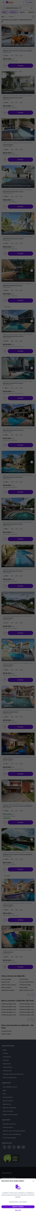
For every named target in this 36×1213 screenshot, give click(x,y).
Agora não (18, 1210)
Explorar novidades (18, 1206)
